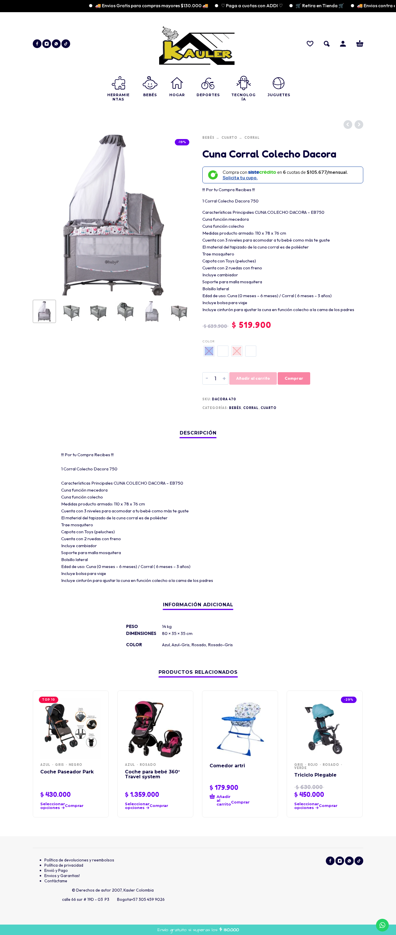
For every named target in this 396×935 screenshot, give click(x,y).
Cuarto (229, 138)
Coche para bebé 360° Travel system (152, 774)
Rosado (198, 644)
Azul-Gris (181, 644)
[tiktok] (65, 43)
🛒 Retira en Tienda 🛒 (305, 5)
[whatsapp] (56, 43)
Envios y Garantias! (62, 875)
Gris (59, 765)
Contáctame (55, 880)
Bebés (208, 138)
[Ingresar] (343, 44)
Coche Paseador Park (67, 772)
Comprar (294, 378)
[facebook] (37, 43)
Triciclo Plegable (315, 775)
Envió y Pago (56, 870)
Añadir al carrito (253, 378)
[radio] (209, 351)
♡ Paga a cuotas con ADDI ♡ (237, 5)
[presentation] (45, 215)
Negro (75, 765)
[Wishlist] (310, 44)
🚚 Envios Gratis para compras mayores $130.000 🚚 (136, 5)
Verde (300, 768)
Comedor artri (227, 765)
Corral (252, 138)
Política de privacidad (63, 865)
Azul (166, 644)
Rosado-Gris (220, 644)
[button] (327, 44)
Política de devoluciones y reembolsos (79, 860)
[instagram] (46, 43)
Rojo (313, 765)
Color (208, 341)
